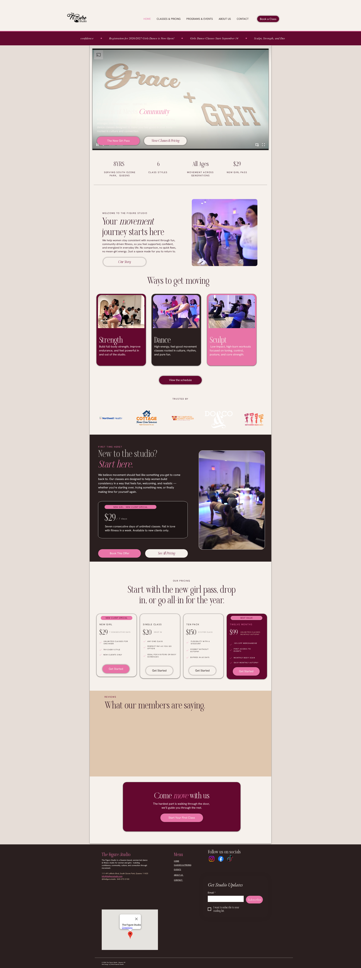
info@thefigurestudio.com (112, 876)
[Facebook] (220, 858)
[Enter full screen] (263, 144)
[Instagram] (211, 858)
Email (211, 892)
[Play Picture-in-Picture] (257, 144)
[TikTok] (230, 858)
